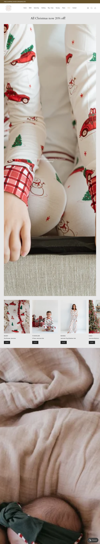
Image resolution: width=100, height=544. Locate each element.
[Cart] (95, 8)
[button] (43, 8)
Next (97, 316)
